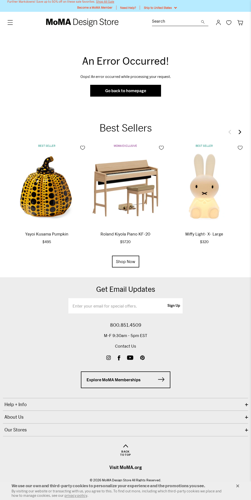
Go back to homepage (125, 90)
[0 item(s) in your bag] (240, 22)
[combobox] (176, 22)
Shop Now (125, 261)
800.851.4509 (125, 325)
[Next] (239, 132)
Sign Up (173, 306)
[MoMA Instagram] (108, 358)
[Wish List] (229, 22)
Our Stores (15, 429)
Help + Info (15, 404)
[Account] (218, 22)
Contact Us (125, 346)
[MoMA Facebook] (119, 358)
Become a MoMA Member (95, 7)
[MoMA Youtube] (130, 358)
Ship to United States (158, 7)
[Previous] (231, 132)
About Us (14, 417)
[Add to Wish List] (82, 148)
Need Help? (128, 7)
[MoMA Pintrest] (142, 358)
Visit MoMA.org (125, 467)
